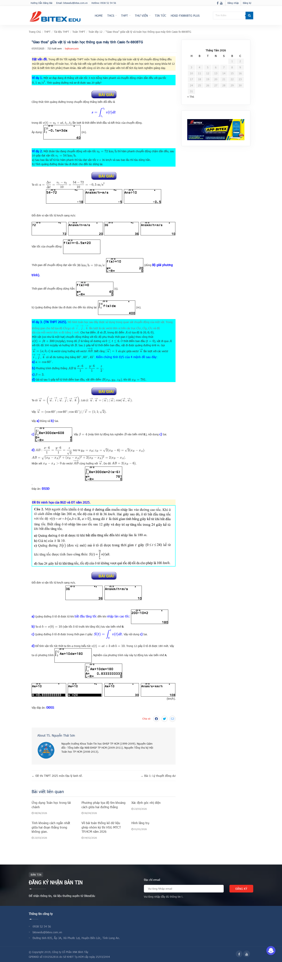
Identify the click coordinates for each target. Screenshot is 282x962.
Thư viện (141, 15)
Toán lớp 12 (95, 31)
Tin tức (160, 15)
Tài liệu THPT (61, 31)
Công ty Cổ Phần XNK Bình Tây (70, 952)
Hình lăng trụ (140, 823)
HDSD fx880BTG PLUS (185, 15)
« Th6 (190, 96)
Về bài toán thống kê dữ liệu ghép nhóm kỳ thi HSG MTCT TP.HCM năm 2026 (101, 827)
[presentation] (38, 82)
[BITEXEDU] (55, 16)
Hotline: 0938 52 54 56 (104, 3)
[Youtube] (221, 3)
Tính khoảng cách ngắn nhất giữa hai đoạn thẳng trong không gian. (51, 827)
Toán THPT (78, 31)
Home (99, 15)
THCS (110, 15)
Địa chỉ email (152, 879)
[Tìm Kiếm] (249, 15)
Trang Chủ (35, 31)
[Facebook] (217, 3)
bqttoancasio (72, 48)
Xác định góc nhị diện (146, 802)
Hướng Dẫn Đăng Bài (41, 3)
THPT (124, 15)
